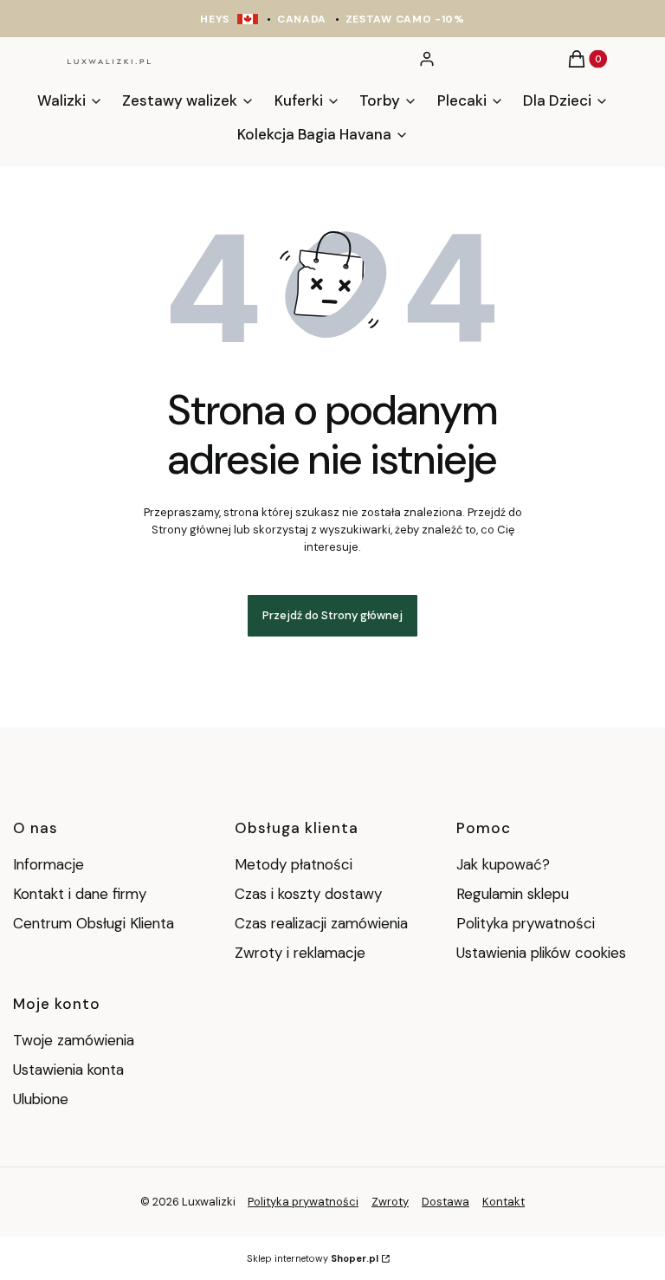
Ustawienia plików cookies (543, 952)
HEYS (214, 19)
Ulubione (40, 1099)
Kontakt (503, 1201)
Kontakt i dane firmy (79, 893)
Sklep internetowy (312, 1258)
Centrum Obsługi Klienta (93, 923)
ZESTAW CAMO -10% (405, 19)
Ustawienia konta (68, 1069)
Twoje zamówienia (73, 1040)
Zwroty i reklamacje (300, 952)
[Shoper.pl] (242, 1201)
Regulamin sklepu (512, 893)
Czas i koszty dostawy (308, 893)
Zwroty (390, 1201)
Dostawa (445, 1201)
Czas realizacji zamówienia (321, 923)
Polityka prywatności (525, 923)
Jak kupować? (503, 864)
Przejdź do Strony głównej (332, 615)
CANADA (301, 19)
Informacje (48, 864)
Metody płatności (293, 864)
